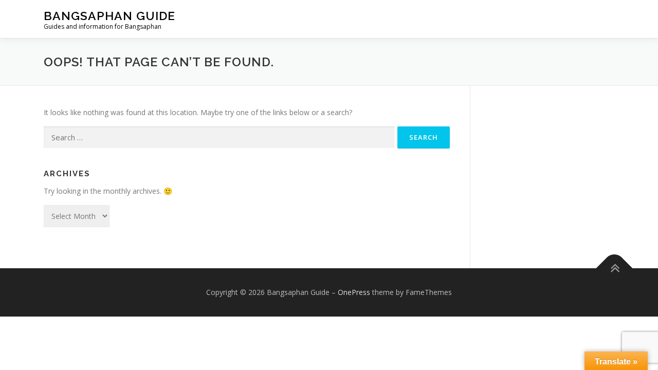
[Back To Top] (614, 268)
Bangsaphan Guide (109, 16)
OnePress (354, 292)
